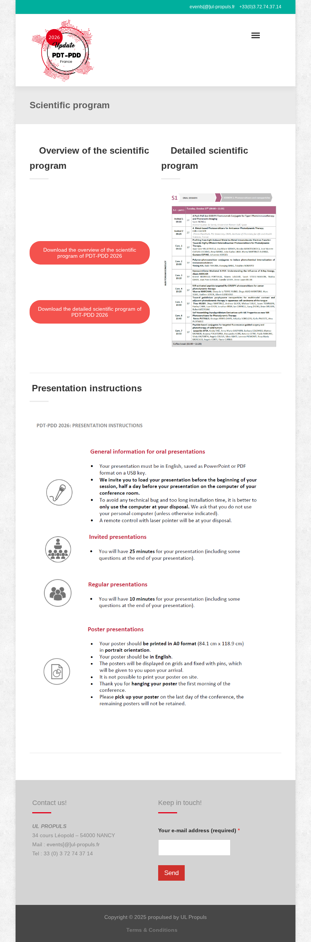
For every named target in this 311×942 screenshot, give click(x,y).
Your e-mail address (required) (199, 830)
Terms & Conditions (151, 930)
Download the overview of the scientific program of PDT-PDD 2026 (89, 253)
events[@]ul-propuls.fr (73, 844)
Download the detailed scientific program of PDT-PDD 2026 (89, 312)
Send (171, 873)
